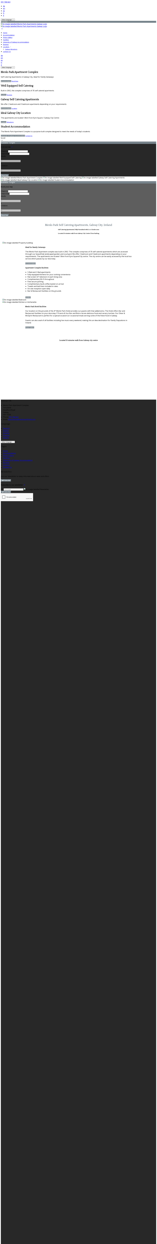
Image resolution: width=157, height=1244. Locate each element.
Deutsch (6, 428)
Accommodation (9, 35)
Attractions (10, 122)
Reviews (6, 44)
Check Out (5, 154)
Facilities (6, 40)
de (4, 6)
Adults (3, 156)
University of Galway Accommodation (16, 42)
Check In (4, 151)
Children (4, 165)
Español (6, 433)
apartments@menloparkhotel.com (21, 419)
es (4, 11)
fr (3, 13)
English (6, 431)
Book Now (15, 81)
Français (6, 435)
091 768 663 (5, 2)
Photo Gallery (7, 37)
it (3, 15)
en (4, 8)
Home (5, 33)
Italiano (6, 438)
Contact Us (7, 52)
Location (6, 47)
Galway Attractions (11, 49)
